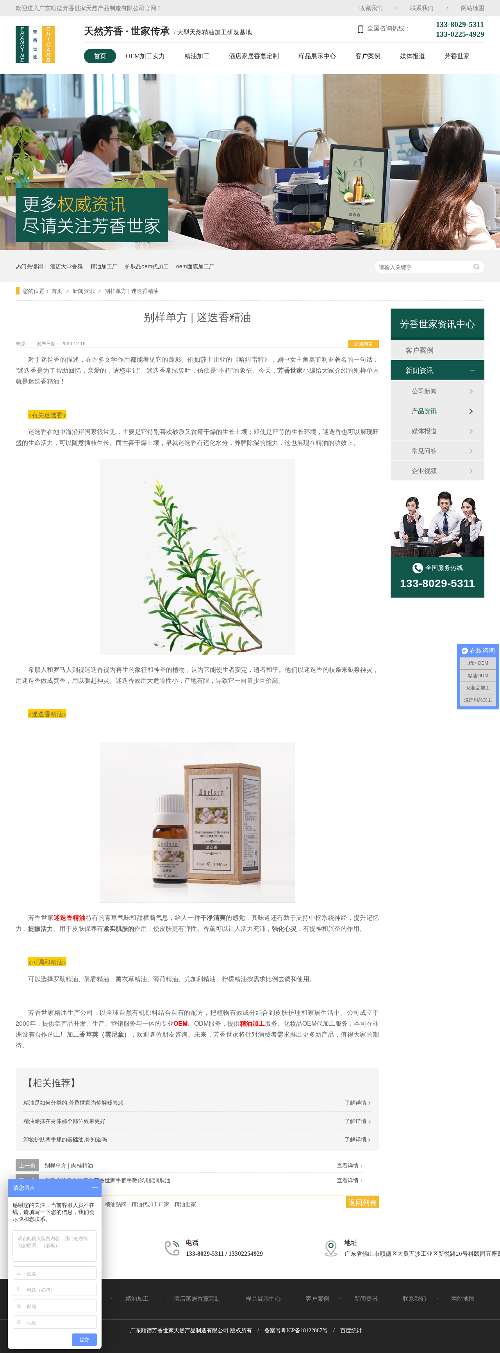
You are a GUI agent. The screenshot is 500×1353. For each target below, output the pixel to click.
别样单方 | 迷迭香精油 (132, 291)
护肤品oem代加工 (147, 266)
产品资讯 (424, 410)
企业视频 (424, 470)
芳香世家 (457, 56)
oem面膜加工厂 (195, 266)
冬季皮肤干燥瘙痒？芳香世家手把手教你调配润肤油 (107, 1180)
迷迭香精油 (70, 917)
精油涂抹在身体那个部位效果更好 (64, 1121)
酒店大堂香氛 (66, 266)
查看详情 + (350, 1165)
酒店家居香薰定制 (254, 56)
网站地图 (472, 8)
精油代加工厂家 (150, 1204)
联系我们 (422, 8)
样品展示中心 (317, 56)
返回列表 (363, 343)
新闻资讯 (84, 291)
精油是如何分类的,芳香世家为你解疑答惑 (73, 1102)
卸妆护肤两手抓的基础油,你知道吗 (65, 1139)
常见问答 (424, 450)
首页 (100, 56)
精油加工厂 (104, 266)
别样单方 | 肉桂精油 (69, 1165)
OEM (180, 1023)
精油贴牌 (116, 1204)
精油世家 (185, 1204)
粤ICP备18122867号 (304, 1330)
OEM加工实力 (145, 56)
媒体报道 (412, 56)
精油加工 (196, 56)
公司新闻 (424, 390)
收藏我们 (371, 8)
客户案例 (367, 56)
